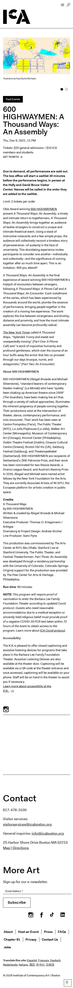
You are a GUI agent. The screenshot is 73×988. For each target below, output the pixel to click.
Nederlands (10, 965)
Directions (21, 847)
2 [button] (66, 89)
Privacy (30, 939)
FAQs (62, 931)
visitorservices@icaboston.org (27, 824)
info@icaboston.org (48, 833)
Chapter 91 (12, 939)
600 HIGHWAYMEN (44, 209)
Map (6, 847)
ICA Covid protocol (52, 631)
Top (67, 982)
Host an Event (28, 931)
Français (43, 960)
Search (68, 6)
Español (32, 960)
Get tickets (11, 156)
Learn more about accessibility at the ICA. (27, 688)
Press (48, 931)
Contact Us (50, 939)
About (8, 931)
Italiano (23, 965)
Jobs (7, 947)
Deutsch (55, 960)
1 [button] (62, 89)
